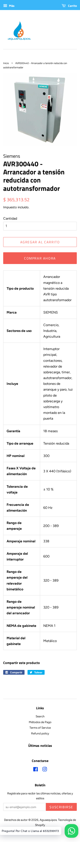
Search (40, 716)
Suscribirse (61, 807)
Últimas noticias (40, 745)
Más (11, 6)
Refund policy (40, 733)
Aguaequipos (48, 820)
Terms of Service (40, 727)
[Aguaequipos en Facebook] (35, 770)
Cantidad (10, 218)
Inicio (6, 63)
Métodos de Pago (40, 722)
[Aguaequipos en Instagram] (44, 770)
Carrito (72, 5)
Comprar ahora (40, 258)
